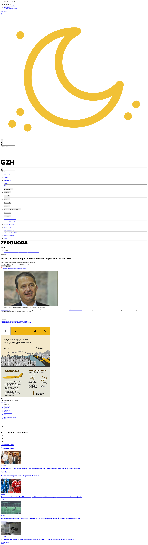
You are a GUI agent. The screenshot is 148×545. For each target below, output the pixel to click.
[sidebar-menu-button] (2, 140)
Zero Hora (6, 177)
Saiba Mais (3, 402)
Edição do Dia (7, 180)
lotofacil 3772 (7, 7)
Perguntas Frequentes (9, 235)
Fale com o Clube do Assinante (11, 221)
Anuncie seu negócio (9, 230)
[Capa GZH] (74, 149)
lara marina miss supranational (11, 8)
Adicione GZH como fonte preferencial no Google (14, 268)
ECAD (5, 238)
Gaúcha (5, 183)
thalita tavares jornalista (9, 6)
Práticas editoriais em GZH (10, 232)
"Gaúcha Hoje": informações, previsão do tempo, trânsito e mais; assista (21, 252)
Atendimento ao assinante (10, 219)
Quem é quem (7, 227)
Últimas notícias (7, 174)
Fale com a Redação (9, 224)
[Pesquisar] (2, 169)
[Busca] (2, 142)
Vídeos (5, 186)
